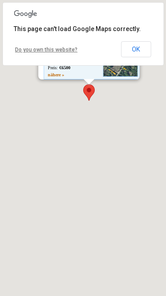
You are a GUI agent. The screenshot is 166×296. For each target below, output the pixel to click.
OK (136, 49)
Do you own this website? (46, 50)
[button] (89, 92)
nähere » (55, 74)
